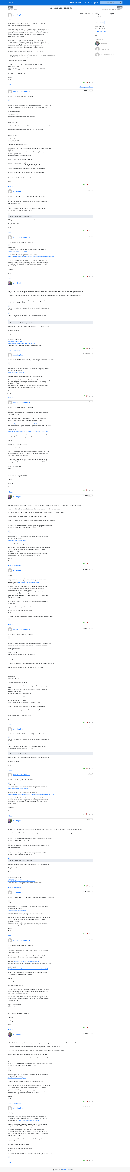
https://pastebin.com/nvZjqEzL (17, 372)
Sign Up (95, 3)
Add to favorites (101, 31)
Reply (10, 84)
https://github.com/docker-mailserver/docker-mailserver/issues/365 (28, 431)
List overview (99, 19)
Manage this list (76, 3)
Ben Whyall (17, 283)
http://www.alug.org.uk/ (15, 341)
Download (100, 23)
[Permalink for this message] (92, 82)
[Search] (120, 2)
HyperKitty (65, 1169)
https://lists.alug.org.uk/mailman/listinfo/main (21, 343)
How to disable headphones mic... (112, 9)
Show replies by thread (86, 87)
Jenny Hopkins (18, 15)
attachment (17, 350)
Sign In (86, 3)
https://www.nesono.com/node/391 (18, 251)
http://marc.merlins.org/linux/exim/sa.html (26, 424)
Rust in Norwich (12, 9)
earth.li (10, 3)
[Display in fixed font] (90, 82)
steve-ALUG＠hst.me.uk (21, 92)
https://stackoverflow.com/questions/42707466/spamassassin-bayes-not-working (31, 256)
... (8, 100)
